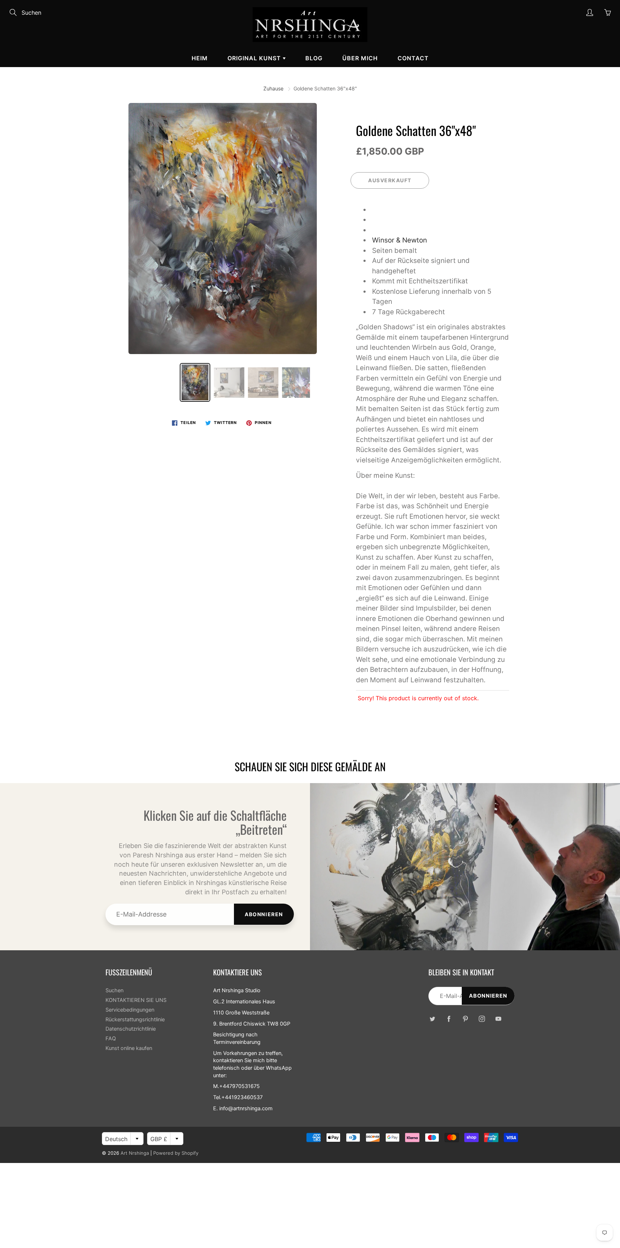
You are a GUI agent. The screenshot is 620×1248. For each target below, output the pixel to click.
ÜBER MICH (360, 58)
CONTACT (413, 58)
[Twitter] (432, 1018)
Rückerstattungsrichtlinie (135, 1019)
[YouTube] (498, 1018)
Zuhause (273, 88)
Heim (200, 58)
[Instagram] (481, 1018)
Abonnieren (264, 914)
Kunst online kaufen (128, 1048)
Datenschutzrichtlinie (130, 1029)
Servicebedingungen (129, 1010)
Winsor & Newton (399, 240)
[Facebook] (448, 1018)
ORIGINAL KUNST (255, 58)
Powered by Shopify (175, 1153)
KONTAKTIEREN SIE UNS (135, 1000)
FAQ (110, 1038)
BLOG (314, 58)
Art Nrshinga (135, 1153)
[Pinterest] (465, 1018)
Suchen (114, 990)
